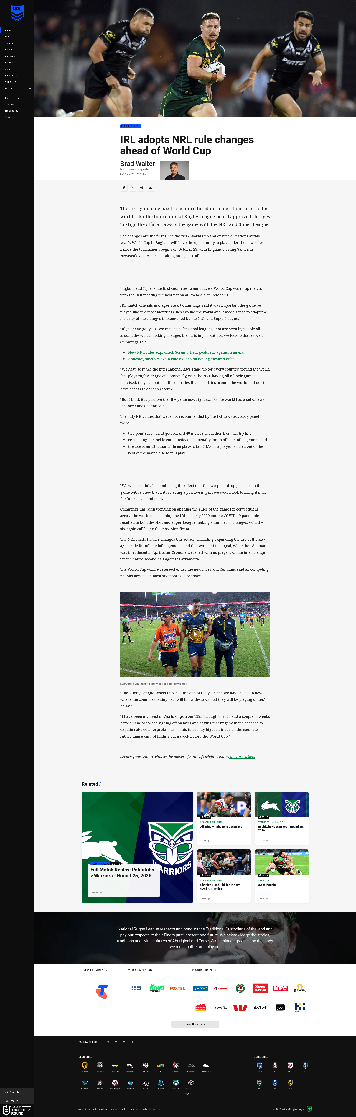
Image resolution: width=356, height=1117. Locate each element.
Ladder (10, 56)
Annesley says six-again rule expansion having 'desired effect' (182, 358)
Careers (115, 1109)
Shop (8, 117)
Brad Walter (137, 163)
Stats (9, 69)
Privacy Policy (100, 1109)
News (9, 30)
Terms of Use (83, 1109)
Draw (9, 49)
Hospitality (11, 110)
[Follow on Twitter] (124, 1042)
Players (11, 62)
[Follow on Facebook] (116, 1042)
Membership (12, 98)
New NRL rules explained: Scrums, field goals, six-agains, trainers (186, 352)
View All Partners (195, 1024)
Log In (14, 1100)
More (9, 88)
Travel (10, 43)
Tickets (9, 104)
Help (124, 1109)
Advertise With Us (152, 1109)
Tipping (11, 82)
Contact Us (134, 1109)
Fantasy (11, 75)
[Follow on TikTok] (107, 1042)
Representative (130, 126)
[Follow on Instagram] (132, 1042)
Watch (10, 36)
